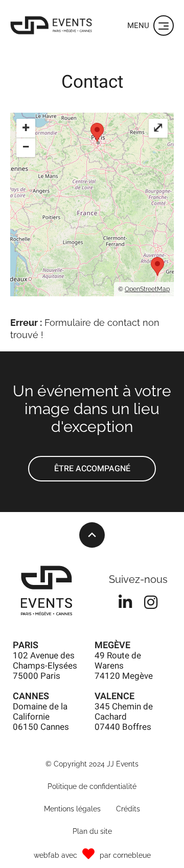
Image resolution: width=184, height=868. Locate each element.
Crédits (128, 809)
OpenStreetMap (147, 289)
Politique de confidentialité (92, 786)
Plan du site (92, 831)
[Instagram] (150, 602)
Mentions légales (72, 809)
